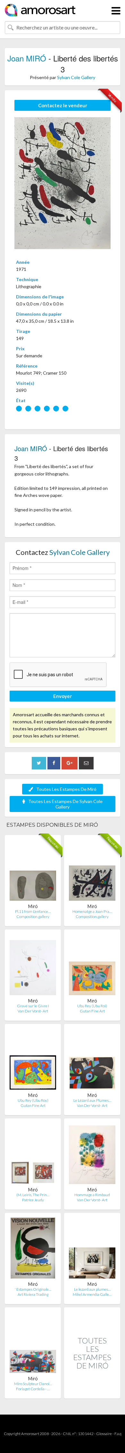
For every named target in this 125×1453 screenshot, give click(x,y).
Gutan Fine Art (92, 1011)
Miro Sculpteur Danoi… (33, 1383)
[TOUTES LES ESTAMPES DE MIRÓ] (92, 1391)
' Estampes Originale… (33, 1289)
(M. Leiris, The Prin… (32, 1194)
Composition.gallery (32, 916)
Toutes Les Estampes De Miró (66, 789)
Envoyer (62, 696)
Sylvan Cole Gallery (76, 77)
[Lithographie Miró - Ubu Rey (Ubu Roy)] (33, 1060)
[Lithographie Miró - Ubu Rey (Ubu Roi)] (92, 966)
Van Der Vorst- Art (33, 1011)
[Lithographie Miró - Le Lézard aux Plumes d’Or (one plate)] (92, 1060)
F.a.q (117, 1433)
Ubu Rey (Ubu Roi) (92, 1005)
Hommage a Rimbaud (92, 1194)
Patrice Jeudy (33, 1199)
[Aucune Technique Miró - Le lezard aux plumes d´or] (92, 1249)
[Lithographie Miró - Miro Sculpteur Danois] (33, 1344)
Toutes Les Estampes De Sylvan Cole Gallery (65, 804)
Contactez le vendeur (62, 105)
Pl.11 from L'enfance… (33, 911)
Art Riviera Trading (33, 1294)
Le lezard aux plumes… (92, 1289)
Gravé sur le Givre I (33, 1005)
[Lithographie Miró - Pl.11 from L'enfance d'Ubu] (33, 871)
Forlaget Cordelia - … (33, 1388)
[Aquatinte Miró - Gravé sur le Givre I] (33, 966)
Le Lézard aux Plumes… (92, 1100)
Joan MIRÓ (26, 58)
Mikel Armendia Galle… (92, 1294)
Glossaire (104, 1433)
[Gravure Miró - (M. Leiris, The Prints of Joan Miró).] (33, 1155)
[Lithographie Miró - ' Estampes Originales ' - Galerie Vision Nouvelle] (33, 1249)
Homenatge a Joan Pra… (92, 911)
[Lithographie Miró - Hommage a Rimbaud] (92, 1155)
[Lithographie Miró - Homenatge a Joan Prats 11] (92, 871)
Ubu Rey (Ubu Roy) (33, 1100)
